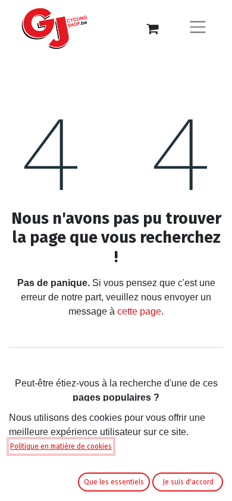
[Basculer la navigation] (198, 29)
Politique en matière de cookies (61, 446)
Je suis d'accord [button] (188, 482)
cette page (139, 311)
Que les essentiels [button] (114, 482)
